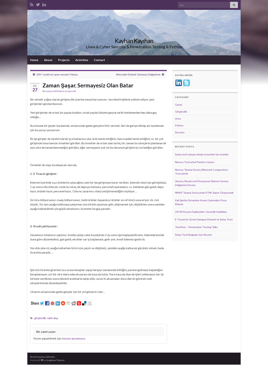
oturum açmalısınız (73, 338)
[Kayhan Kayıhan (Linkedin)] (44, 4)
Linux (178, 118)
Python (179, 125)
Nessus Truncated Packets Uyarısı (194, 162)
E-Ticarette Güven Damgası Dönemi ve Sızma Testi (204, 219)
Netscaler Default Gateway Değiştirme (138, 74)
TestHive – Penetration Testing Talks (196, 227)
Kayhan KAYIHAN (53, 91)
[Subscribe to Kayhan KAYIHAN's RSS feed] (32, 4)
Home (34, 60)
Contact (99, 60)
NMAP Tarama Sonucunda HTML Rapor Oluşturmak (204, 192)
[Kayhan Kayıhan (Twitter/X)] (38, 4)
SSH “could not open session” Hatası (57, 74)
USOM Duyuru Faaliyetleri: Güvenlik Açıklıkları (201, 211)
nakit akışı (52, 318)
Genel (178, 104)
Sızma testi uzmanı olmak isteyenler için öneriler (202, 154)
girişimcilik (40, 318)
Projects (64, 60)
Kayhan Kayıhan (134, 40)
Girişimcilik (70, 91)
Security (180, 132)
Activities (81, 60)
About (48, 60)
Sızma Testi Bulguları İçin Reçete (193, 234)
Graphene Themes (55, 360)
